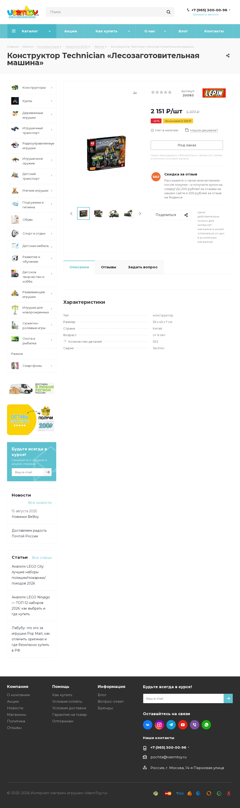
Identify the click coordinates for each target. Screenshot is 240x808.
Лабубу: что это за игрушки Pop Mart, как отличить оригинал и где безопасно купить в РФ (31, 639)
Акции (13, 701)
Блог (102, 695)
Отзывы (14, 727)
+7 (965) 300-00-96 (209, 10)
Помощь (60, 686)
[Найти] (168, 12)
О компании (18, 695)
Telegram (171, 724)
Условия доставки (69, 708)
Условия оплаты (67, 701)
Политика (16, 721)
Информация (111, 686)
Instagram (159, 724)
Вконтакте (147, 724)
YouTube (183, 724)
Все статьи (42, 557)
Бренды (105, 708)
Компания (17, 686)
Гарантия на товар (69, 714)
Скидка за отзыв (180, 174)
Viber (194, 724)
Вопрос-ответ (111, 701)
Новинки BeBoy (25, 517)
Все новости (40, 502)
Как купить (62, 695)
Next (140, 213)
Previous (71, 213)
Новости (15, 708)
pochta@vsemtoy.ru (168, 757)
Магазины (16, 714)
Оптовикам (62, 721)
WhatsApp (206, 724)
